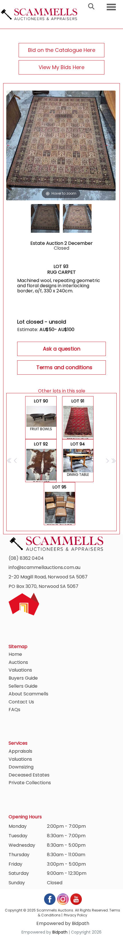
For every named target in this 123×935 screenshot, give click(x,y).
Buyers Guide (23, 678)
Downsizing (21, 767)
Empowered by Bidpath (62, 923)
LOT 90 (41, 414)
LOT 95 (59, 504)
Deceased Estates (29, 775)
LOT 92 (41, 461)
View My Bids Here (61, 67)
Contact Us (21, 702)
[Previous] (12, 145)
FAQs (14, 709)
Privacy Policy (75, 915)
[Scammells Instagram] (63, 898)
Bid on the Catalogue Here (61, 50)
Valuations (20, 670)
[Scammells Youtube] (76, 898)
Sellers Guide (23, 686)
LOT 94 (78, 459)
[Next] (110, 145)
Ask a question (61, 348)
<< (9, 460)
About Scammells (28, 694)
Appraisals (20, 751)
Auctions (18, 662)
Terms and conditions (64, 367)
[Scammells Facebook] (50, 898)
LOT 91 (78, 418)
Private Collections (30, 782)
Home (15, 654)
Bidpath (60, 932)
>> (113, 460)
